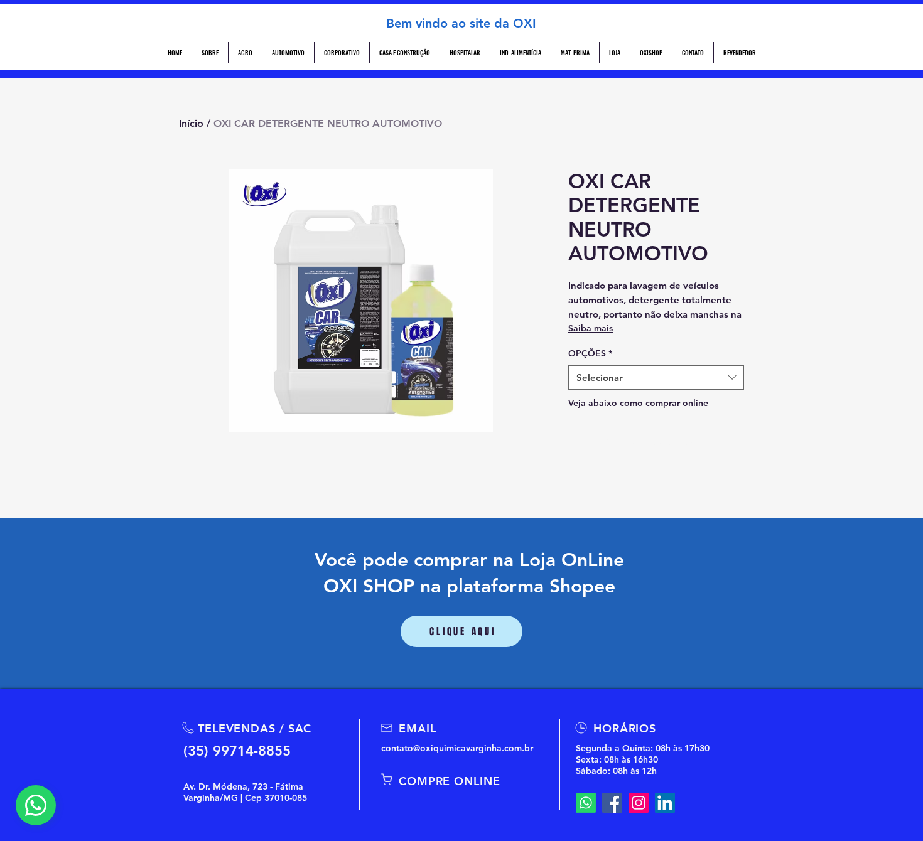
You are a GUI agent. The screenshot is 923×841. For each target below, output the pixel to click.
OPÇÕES (590, 353)
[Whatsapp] (586, 803)
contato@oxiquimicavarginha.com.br (457, 748)
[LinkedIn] (665, 803)
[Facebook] (612, 803)
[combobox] (656, 377)
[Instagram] (639, 803)
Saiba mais (590, 328)
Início (191, 123)
